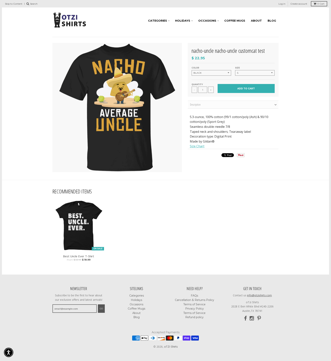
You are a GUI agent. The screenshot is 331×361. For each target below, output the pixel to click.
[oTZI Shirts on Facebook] (245, 318)
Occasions (207, 20)
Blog (272, 20)
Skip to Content (13, 3)
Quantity (197, 84)
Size (237, 68)
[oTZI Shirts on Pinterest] (259, 318)
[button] (8, 352)
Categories (157, 20)
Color (195, 68)
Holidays (182, 20)
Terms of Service (194, 304)
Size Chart (197, 146)
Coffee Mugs (234, 20)
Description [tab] (195, 104)
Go (101, 308)
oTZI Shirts (171, 346)
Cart (320, 3)
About (256, 20)
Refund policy (194, 317)
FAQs (194, 295)
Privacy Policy (194, 308)
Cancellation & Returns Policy (194, 300)
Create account (298, 3)
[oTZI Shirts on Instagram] (252, 318)
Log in (282, 3)
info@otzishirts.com (259, 295)
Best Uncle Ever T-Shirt (78, 256)
